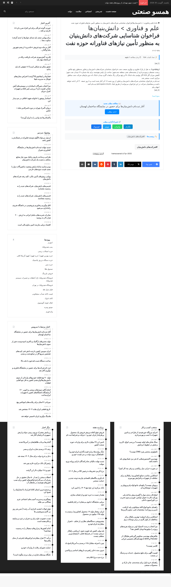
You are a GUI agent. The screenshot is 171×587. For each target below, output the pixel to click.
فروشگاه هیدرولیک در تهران (42, 285)
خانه (156, 23)
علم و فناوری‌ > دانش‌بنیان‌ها (143, 23)
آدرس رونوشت (98, 153)
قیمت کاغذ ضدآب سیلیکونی (42, 294)
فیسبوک (96, 127)
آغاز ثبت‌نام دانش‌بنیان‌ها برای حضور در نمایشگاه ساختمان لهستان (112, 106)
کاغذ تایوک (49, 298)
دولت (70, 11)
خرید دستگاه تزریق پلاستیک (42, 260)
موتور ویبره (48, 307)
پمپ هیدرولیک (47, 247)
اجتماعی (88, 11)
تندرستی (98, 11)
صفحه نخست (111, 11)
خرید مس (49, 264)
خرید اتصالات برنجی (45, 251)
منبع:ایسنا (156, 96)
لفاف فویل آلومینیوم (45, 303)
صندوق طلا (49, 269)
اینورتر (50, 242)
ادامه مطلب (112, 112)
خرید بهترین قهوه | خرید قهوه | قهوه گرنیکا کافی (35, 256)
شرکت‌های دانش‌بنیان (146, 147)
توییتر (107, 127)
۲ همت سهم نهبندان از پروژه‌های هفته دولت (121, 3)
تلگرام (128, 127)
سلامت (78, 11)
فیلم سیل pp (48, 289)
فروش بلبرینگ (47, 273)
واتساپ (117, 127)
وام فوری (49, 312)
